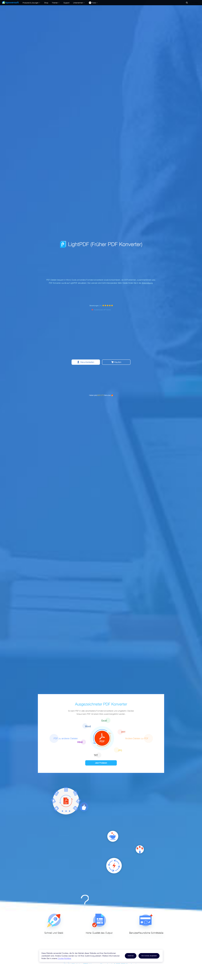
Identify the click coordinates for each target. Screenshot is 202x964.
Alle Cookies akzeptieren (149, 956)
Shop (46, 3)
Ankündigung (147, 283)
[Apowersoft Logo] (10, 2)
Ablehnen (131, 956)
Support (66, 3)
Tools (94, 3)
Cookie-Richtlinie (64, 958)
